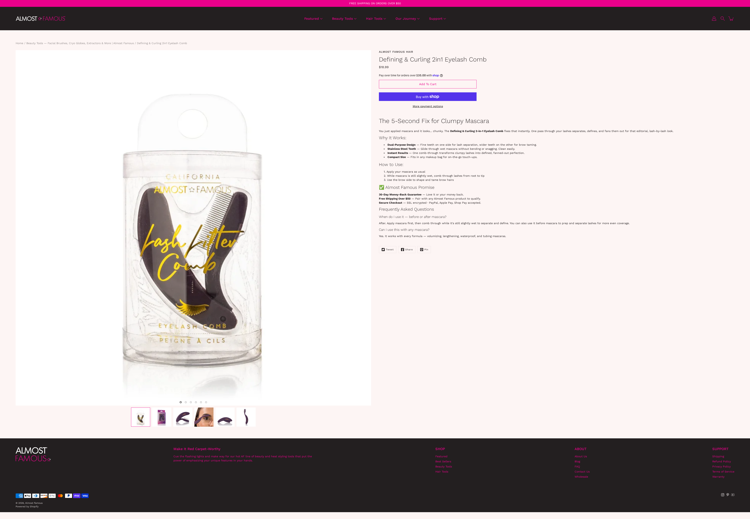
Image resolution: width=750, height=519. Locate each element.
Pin (426, 249)
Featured (311, 19)
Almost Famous (34, 503)
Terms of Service (723, 471)
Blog (577, 461)
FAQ (577, 466)
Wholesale (581, 476)
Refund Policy (721, 461)
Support (435, 19)
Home (19, 43)
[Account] (714, 18)
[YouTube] (732, 494)
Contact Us (582, 471)
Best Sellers (443, 461)
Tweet (390, 249)
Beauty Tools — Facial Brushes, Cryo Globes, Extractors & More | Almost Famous (80, 43)
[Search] (723, 18)
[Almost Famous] (40, 18)
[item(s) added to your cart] (731, 18)
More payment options (428, 106)
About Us (581, 456)
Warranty (718, 476)
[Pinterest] (727, 494)
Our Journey (406, 19)
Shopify (34, 506)
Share (409, 249)
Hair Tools (374, 19)
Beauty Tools (342, 19)
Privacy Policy (721, 466)
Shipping (718, 456)
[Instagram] (722, 494)
